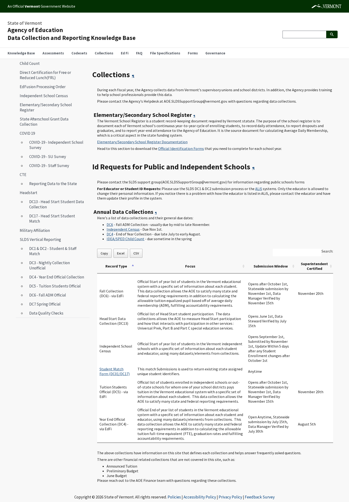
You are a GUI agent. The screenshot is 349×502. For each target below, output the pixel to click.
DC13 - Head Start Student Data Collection (56, 204)
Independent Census (123, 229)
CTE (23, 174)
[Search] (332, 34)
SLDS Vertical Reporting (40, 239)
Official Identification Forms (181, 148)
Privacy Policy (230, 497)
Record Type (116, 266)
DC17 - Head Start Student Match (52, 218)
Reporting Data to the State (53, 183)
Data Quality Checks (46, 313)
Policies (174, 497)
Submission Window (271, 266)
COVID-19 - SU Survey (47, 156)
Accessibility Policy (200, 497)
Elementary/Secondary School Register (46, 107)
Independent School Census (44, 95)
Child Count (30, 63)
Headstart (28, 192)
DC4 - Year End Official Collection (56, 277)
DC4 (110, 234)
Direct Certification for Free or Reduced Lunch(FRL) (45, 75)
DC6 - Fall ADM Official (47, 295)
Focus (190, 266)
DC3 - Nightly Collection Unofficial (49, 265)
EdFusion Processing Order (43, 86)
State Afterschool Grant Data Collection (44, 121)
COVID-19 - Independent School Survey (56, 145)
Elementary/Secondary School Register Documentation (142, 141)
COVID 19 (27, 133)
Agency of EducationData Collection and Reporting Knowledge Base (72, 34)
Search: (327, 251)
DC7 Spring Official (45, 304)
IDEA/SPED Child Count (125, 238)
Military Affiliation (35, 230)
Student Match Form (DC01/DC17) (114, 371)
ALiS (258, 188)
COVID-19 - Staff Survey (49, 165)
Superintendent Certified (314, 266)
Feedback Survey (260, 497)
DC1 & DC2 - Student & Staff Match (52, 251)
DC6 (110, 224)
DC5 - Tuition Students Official (55, 286)
